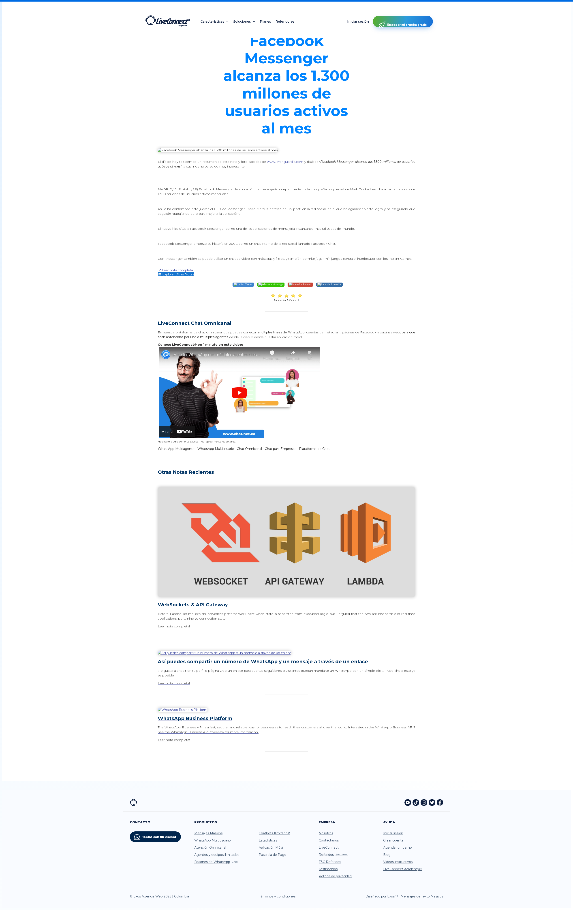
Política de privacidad (335, 876)
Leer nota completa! (177, 270)
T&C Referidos (330, 862)
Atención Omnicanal (210, 848)
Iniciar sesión (358, 21)
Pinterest (306, 284)
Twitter (248, 284)
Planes (265, 21)
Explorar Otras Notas (177, 274)
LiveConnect (329, 848)
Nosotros (326, 833)
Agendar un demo (397, 848)
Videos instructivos (398, 862)
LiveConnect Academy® (402, 869)
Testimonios (328, 869)
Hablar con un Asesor (158, 837)
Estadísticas (268, 840)
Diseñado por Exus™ (382, 896)
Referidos (333, 855)
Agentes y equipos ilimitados (216, 855)
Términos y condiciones (277, 896)
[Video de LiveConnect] (239, 437)
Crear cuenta (393, 840)
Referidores (285, 21)
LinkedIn (336, 284)
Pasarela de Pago (272, 855)
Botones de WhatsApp (216, 862)
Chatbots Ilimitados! (274, 833)
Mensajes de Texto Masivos (422, 896)
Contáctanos (329, 840)
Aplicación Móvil (271, 848)
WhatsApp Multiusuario (212, 840)
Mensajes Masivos (208, 833)
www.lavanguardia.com (285, 162)
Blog (387, 855)
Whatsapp (277, 284)
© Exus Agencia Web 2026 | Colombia (159, 896)
